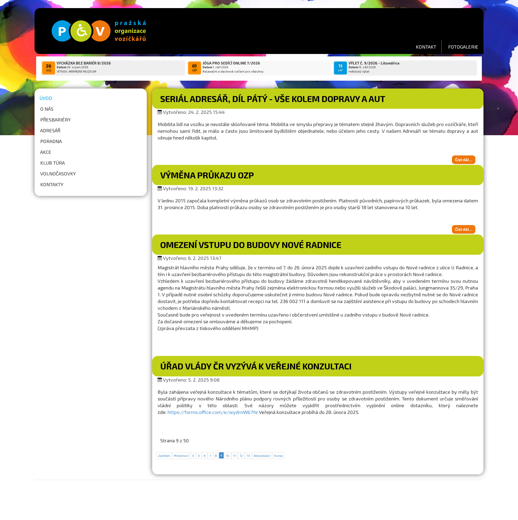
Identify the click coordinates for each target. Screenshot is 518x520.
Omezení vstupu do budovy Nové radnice (250, 244)
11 (234, 455)
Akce (45, 152)
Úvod (46, 98)
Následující (262, 455)
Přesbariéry (55, 120)
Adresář (50, 130)
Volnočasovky (58, 173)
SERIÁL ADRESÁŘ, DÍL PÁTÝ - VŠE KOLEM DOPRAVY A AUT (272, 98)
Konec (278, 455)
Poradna (51, 141)
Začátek (164, 455)
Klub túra (52, 163)
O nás (46, 109)
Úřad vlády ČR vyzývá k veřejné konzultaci (256, 366)
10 (227, 455)
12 (241, 455)
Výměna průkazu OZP (207, 175)
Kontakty (51, 184)
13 (248, 455)
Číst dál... (463, 159)
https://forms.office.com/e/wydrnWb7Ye (213, 412)
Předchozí (181, 455)
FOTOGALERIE (463, 47)
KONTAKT (426, 47)
